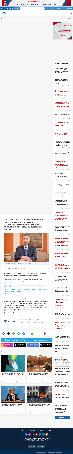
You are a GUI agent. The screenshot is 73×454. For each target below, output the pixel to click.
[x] (33, 434)
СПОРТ (67, 13)
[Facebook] (1, 8)
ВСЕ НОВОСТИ (39, 13)
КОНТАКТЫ (32, 430)
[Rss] (12, 8)
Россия (31, 319)
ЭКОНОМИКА (60, 13)
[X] (5, 8)
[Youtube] (7, 8)
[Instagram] (3, 8)
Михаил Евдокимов (38, 322)
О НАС (23, 430)
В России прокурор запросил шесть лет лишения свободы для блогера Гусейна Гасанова (25, 286)
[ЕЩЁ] (71, 13)
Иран (38, 319)
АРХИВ (41, 430)
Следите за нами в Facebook (34, 345)
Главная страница (63, 18)
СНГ (70, 18)
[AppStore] (41, 446)
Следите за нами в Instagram (8, 345)
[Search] (42, 8)
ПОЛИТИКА (47, 13)
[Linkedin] (10, 8)
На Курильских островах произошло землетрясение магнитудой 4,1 (24, 294)
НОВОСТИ (53, 13)
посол (28, 322)
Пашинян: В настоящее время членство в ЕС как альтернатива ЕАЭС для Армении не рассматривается (26, 290)
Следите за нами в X (47, 345)
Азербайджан (22, 319)
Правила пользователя (41, 452)
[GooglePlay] (32, 446)
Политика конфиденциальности (55, 452)
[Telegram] (9, 8)
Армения (21, 322)
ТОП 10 (49, 430)
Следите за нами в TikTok (21, 345)
